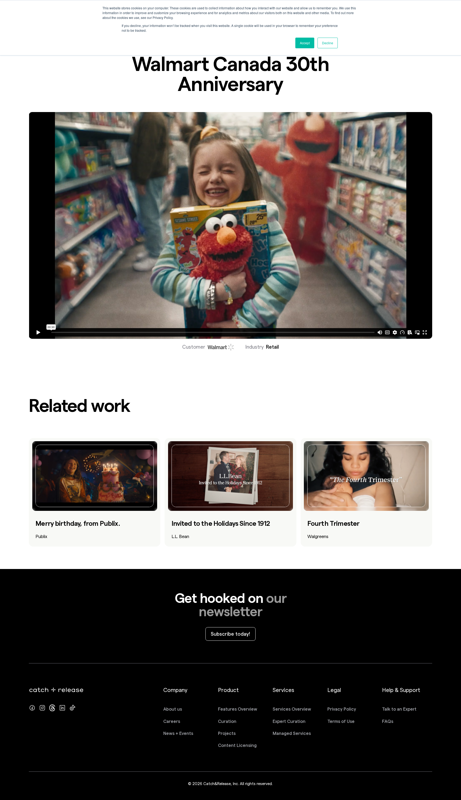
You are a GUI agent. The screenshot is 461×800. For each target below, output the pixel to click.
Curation (227, 721)
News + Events (178, 733)
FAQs (387, 721)
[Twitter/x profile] (52, 708)
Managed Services (292, 733)
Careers (171, 721)
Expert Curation (289, 721)
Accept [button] (305, 43)
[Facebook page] (32, 708)
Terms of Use (341, 721)
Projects (227, 733)
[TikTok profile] (72, 708)
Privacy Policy (341, 709)
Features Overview (237, 709)
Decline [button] (327, 43)
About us (172, 709)
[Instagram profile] (42, 708)
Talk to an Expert (399, 709)
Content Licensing (237, 745)
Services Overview (292, 709)
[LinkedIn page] (62, 708)
